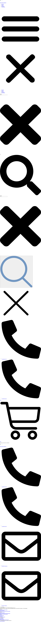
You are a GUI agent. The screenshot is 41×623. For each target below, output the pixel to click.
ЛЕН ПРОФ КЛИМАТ (3, 2)
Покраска (1, 616)
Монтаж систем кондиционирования (5, 613)
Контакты (3, 6)
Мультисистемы (2, 610)
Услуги (3, 4)
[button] (20, 48)
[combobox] (3, 94)
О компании (3, 92)
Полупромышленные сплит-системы (5, 611)
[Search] (0, 154)
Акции (2, 5)
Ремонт (1, 614)
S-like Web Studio (2, 621)
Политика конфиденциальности (4, 619)
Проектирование (2, 612)
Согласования (2, 615)
